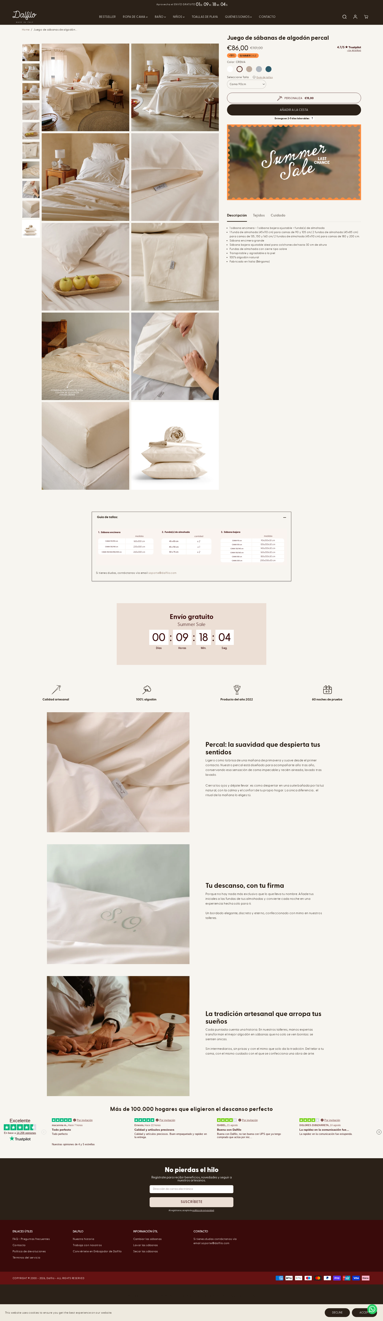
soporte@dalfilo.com (162, 573)
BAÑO (159, 17)
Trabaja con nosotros (87, 1245)
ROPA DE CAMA (134, 17)
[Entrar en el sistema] (355, 16)
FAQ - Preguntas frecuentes (31, 1239)
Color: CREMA (236, 62)
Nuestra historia (83, 1239)
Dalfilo (50, 1278)
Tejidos (259, 215)
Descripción (237, 215)
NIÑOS (178, 17)
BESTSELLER (107, 17)
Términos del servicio (26, 1257)
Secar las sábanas (145, 1251)
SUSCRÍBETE (191, 1202)
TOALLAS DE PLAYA (205, 17)
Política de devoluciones (29, 1251)
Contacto (19, 1245)
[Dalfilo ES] (25, 17)
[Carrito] (366, 16)
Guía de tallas (264, 77)
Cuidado (278, 215)
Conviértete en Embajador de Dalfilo (97, 1251)
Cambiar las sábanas (147, 1239)
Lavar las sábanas (145, 1245)
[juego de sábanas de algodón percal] (85, 87)
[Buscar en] (344, 16)
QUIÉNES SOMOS (237, 17)
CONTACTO (267, 17)
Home (26, 29)
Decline (337, 1312)
